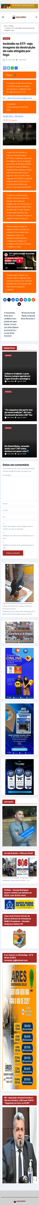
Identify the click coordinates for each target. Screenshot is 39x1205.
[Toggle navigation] (3, 17)
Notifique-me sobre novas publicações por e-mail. (19, 546)
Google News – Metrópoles (13, 116)
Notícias (6, 38)
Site (4, 517)
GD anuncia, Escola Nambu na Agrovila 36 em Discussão (28, 316)
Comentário (7, 475)
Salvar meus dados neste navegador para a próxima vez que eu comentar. (18, 527)
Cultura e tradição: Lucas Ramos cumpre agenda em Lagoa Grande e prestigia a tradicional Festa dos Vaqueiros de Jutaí (17, 378)
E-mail (6, 510)
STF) (9, 158)
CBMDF (24, 167)
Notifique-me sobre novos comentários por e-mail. (19, 537)
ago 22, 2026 (21, 381)
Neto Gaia (11, 60)
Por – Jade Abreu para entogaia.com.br (17, 98)
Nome (5, 504)
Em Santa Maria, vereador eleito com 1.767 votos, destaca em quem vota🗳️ (17, 448)
